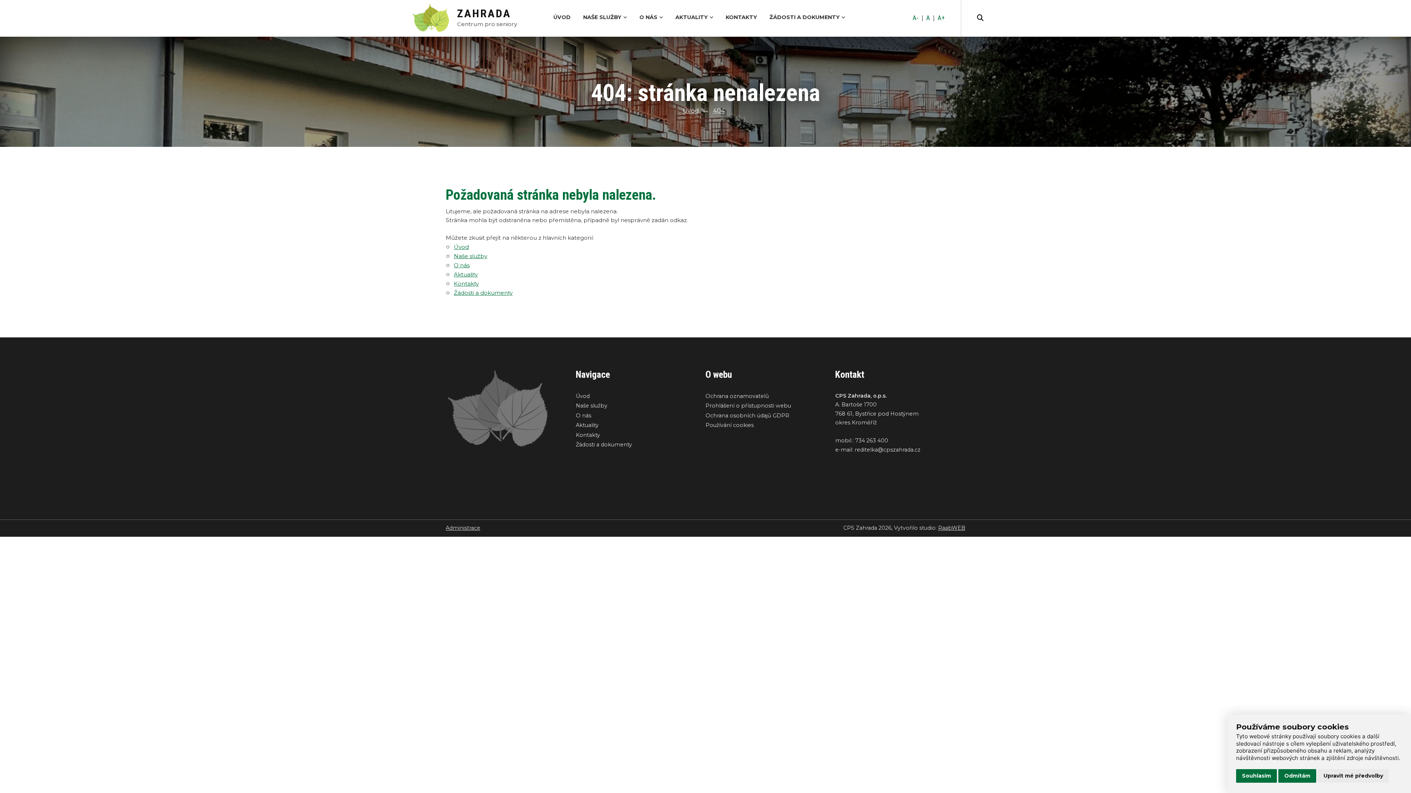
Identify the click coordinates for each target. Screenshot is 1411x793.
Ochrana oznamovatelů (737, 396)
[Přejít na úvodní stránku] (503, 408)
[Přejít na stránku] (434, 18)
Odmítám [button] (1297, 775)
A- (916, 18)
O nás (648, 17)
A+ (941, 18)
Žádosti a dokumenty (804, 17)
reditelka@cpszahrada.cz (887, 449)
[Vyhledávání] (980, 18)
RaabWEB (951, 528)
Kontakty (741, 17)
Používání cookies (730, 425)
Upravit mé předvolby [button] (1353, 775)
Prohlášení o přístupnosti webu (748, 405)
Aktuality (691, 17)
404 (719, 110)
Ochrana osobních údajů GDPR (747, 415)
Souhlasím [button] (1256, 775)
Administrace (463, 528)
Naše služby (602, 17)
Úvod (562, 17)
